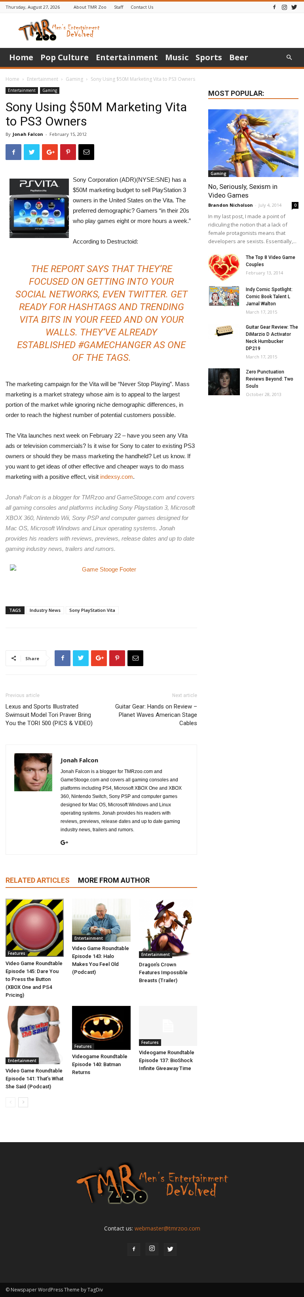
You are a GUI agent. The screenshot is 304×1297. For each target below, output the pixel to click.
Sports (209, 57)
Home (21, 57)
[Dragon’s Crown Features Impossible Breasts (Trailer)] (168, 928)
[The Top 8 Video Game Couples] (224, 267)
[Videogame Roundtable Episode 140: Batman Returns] (101, 1027)
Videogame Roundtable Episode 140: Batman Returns (99, 1064)
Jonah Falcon (28, 134)
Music (176, 57)
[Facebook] (274, 7)
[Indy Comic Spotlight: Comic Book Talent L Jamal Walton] (224, 296)
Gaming (74, 79)
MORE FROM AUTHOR (114, 880)
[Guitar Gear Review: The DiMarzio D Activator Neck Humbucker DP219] (224, 331)
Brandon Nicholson (230, 205)
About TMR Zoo (90, 7)
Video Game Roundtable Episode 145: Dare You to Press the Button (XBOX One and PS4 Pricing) (34, 979)
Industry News (45, 610)
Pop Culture (64, 57)
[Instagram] (284, 7)
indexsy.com (116, 476)
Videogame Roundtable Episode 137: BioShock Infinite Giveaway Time (166, 1060)
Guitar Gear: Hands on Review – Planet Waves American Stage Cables (156, 715)
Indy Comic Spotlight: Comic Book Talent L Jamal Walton (269, 297)
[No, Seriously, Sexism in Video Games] (253, 143)
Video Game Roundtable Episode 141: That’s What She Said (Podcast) (34, 1078)
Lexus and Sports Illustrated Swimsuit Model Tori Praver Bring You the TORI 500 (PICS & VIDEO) (49, 715)
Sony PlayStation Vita (92, 610)
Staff (118, 7)
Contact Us (142, 7)
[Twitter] (294, 7)
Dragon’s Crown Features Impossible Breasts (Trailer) (163, 972)
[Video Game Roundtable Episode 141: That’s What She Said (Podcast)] (35, 1035)
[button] (288, 57)
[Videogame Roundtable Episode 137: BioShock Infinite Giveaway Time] (168, 1026)
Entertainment (127, 57)
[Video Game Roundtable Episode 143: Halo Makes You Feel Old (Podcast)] (101, 920)
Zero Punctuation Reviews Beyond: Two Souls (269, 379)
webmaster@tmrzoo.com (167, 1228)
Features (16, 953)
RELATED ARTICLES (38, 880)
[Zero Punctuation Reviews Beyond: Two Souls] (224, 381)
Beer (238, 57)
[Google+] (67, 843)
